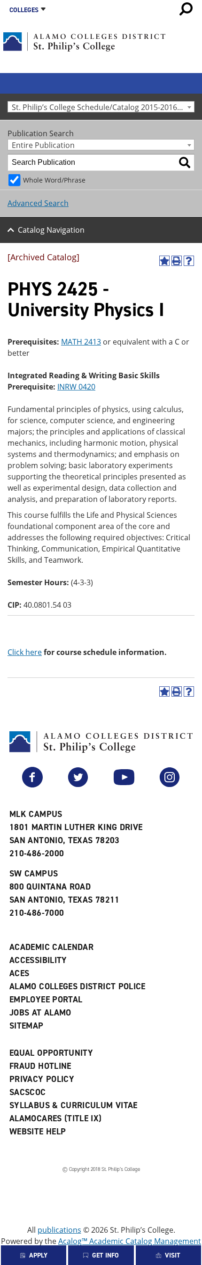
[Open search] (186, 8)
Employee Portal (45, 999)
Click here (25, 652)
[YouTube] (124, 785)
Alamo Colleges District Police (77, 986)
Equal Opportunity (51, 1053)
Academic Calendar (51, 947)
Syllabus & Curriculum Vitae (73, 1105)
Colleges (24, 10)
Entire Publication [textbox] (43, 145)
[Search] (184, 162)
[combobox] (101, 106)
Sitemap (26, 1025)
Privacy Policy (41, 1079)
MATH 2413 (81, 342)
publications (59, 1230)
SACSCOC (27, 1092)
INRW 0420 (76, 387)
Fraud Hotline (40, 1066)
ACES (19, 973)
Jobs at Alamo (40, 1012)
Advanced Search (38, 203)
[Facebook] (32, 785)
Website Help (37, 1131)
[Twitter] (78, 785)
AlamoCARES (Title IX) (55, 1118)
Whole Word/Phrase (54, 180)
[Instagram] (169, 785)
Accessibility (38, 960)
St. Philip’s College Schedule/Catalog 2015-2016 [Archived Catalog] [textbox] (103, 107)
